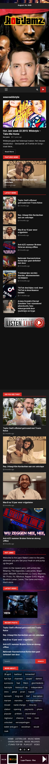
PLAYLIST (28, 744)
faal (18, 683)
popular (7, 713)
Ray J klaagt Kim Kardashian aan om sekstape (9, 217)
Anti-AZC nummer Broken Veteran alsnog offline (9, 247)
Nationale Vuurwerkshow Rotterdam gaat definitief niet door (9, 262)
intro (6, 691)
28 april (7, 674)
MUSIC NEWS (34, 739)
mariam (7, 700)
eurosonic (8, 683)
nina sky (32, 705)
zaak (6, 731)
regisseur (8, 718)
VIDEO (37, 744)
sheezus (20, 718)
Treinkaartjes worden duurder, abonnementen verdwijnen (9, 276)
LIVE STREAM (43, 89)
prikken (18, 713)
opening (17, 709)
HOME (11, 739)
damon (39, 678)
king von (19, 696)
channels (18, 678)
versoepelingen (23, 722)
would (36, 726)
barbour (18, 674)
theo (29, 718)
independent (36, 687)
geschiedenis (37, 683)
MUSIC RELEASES (32, 741)
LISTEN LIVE (20, 739)
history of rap (21, 687)
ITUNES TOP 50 (15, 744)
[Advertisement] (24, 53)
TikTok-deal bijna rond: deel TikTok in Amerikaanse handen (9, 291)
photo (39, 709)
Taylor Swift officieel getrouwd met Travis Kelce (9, 203)
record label (30, 713)
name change (20, 705)
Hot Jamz (6, 137)
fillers (25, 683)
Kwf (28, 696)
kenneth (8, 696)
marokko (18, 700)
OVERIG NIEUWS (15, 741)
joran (22, 691)
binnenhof (30, 674)
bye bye (7, 678)
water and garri (11, 726)
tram (37, 718)
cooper (29, 678)
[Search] (37, 89)
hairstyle (8, 687)
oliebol (7, 709)
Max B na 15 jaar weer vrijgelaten (9, 232)
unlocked (8, 722)
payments (29, 709)
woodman (25, 726)
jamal (14, 691)
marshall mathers (34, 700)
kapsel (31, 691)
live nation (37, 696)
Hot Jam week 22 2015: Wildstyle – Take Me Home (24, 114)
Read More (9, 151)
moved (7, 705)
